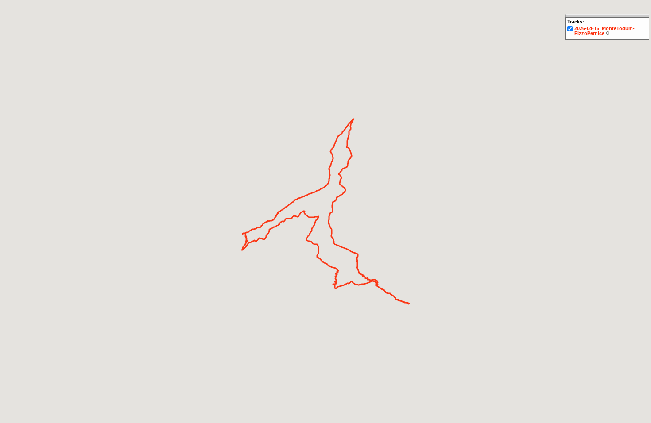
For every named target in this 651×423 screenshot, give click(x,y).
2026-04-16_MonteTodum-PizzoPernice (604, 31)
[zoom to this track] (608, 33)
